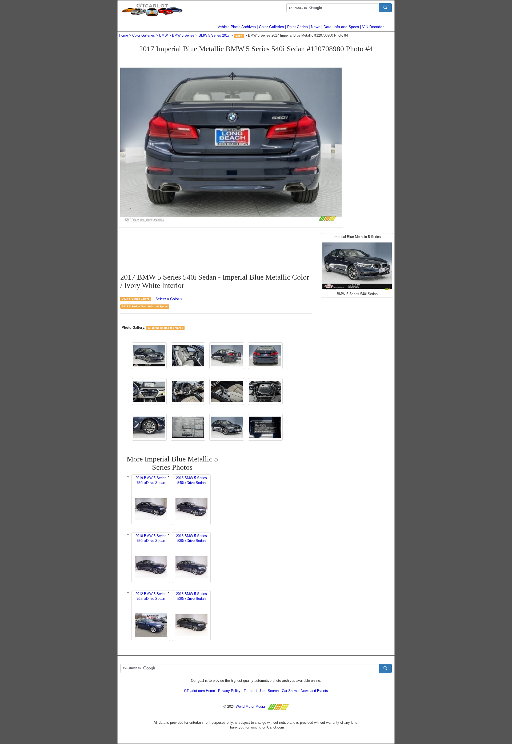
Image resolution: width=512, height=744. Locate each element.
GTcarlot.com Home (199, 691)
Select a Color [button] (167, 299)
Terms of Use (254, 691)
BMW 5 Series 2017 (214, 35)
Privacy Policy (229, 691)
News (315, 27)
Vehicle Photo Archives (237, 27)
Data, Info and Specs (341, 27)
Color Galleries (271, 27)
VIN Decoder (373, 27)
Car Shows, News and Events (305, 691)
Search (273, 691)
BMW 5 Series (183, 35)
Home (123, 35)
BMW (163, 35)
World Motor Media (250, 706)
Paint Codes (297, 27)
